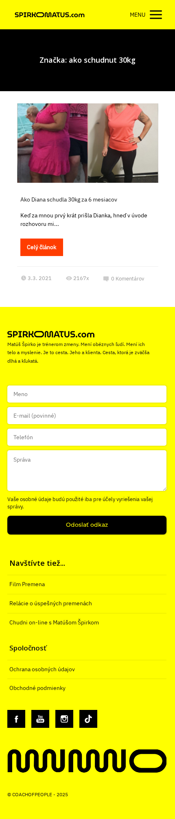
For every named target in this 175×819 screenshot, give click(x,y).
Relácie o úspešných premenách (50, 603)
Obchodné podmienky (37, 688)
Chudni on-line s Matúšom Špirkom (54, 622)
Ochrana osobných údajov (42, 669)
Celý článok (41, 247)
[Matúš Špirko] (49, 14)
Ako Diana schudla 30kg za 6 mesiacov (68, 199)
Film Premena (27, 584)
